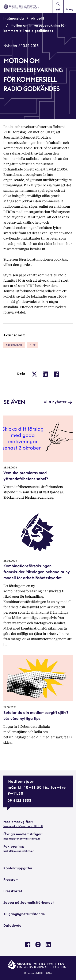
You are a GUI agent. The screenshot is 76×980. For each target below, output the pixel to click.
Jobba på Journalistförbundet (28, 903)
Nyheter (10, 46)
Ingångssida (13, 18)
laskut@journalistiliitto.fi (18, 851)
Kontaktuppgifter (18, 868)
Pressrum (10, 880)
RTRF (33, 345)
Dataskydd (12, 926)
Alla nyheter (55, 402)
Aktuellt (37, 18)
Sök (58, 10)
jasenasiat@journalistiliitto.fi (21, 839)
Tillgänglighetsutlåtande (24, 914)
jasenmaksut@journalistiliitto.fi (23, 826)
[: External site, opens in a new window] (34, 374)
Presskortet (12, 891)
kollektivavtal (14, 345)
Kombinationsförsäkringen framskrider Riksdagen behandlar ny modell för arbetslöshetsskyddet (36, 572)
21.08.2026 (9, 707)
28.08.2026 (10, 468)
